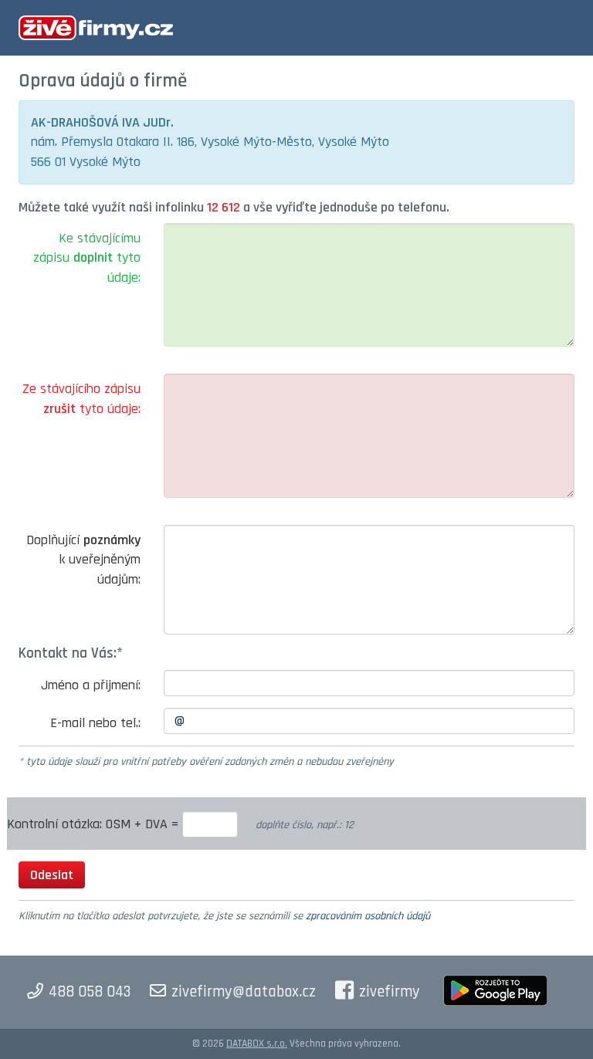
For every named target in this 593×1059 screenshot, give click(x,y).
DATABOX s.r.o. (256, 1044)
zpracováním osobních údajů (368, 916)
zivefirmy (389, 992)
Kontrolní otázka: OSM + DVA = (94, 824)
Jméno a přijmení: (91, 685)
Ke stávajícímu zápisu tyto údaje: (87, 257)
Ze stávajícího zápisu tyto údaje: (81, 399)
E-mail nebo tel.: (95, 723)
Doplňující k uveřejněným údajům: (83, 559)
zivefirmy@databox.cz (243, 992)
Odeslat (51, 875)
